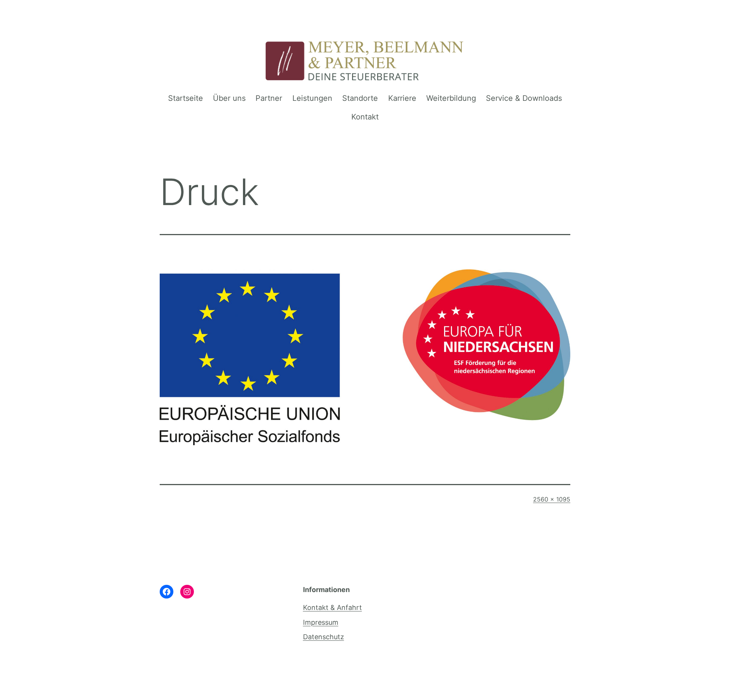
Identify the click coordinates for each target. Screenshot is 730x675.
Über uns (229, 98)
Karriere (402, 98)
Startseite (185, 98)
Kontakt (365, 116)
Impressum (320, 622)
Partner (269, 98)
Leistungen (312, 98)
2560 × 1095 (551, 499)
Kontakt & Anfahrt (332, 607)
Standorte (360, 98)
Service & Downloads (524, 98)
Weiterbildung (451, 98)
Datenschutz (323, 637)
